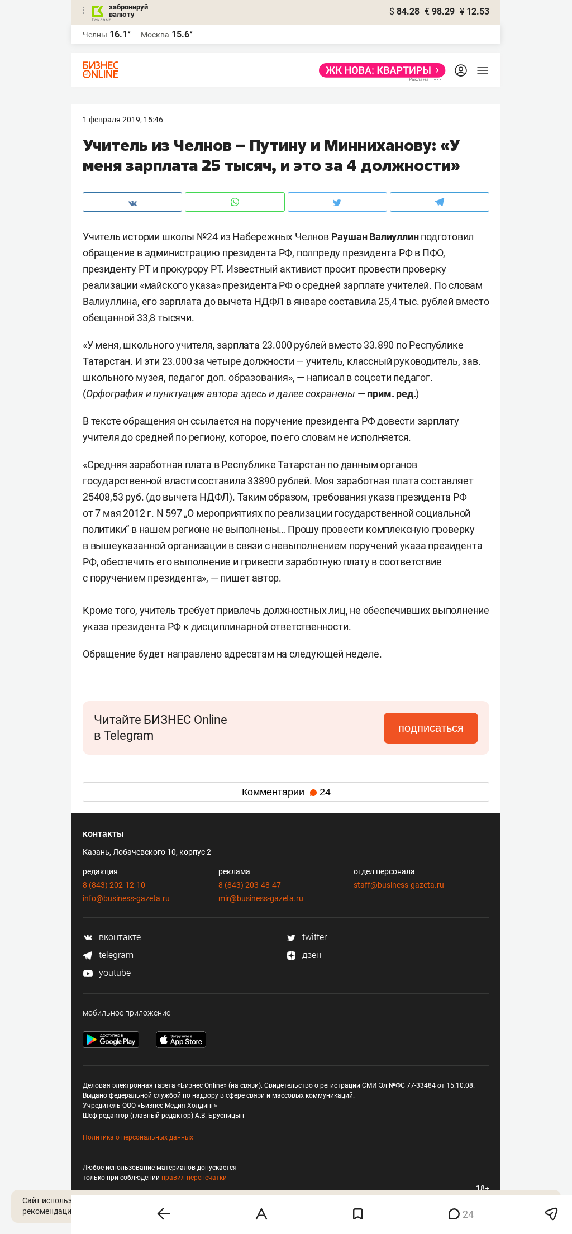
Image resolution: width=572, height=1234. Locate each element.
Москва (155, 34)
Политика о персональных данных (138, 1137)
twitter (313, 937)
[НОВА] (379, 70)
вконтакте (119, 937)
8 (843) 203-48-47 (249, 884)
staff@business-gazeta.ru (399, 884)
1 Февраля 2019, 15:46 (123, 119)
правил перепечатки (194, 1177)
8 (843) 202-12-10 (114, 884)
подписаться (431, 728)
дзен (310, 955)
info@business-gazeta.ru (126, 898)
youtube (114, 973)
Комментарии (286, 792)
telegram (115, 955)
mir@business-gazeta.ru (260, 898)
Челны (95, 34)
